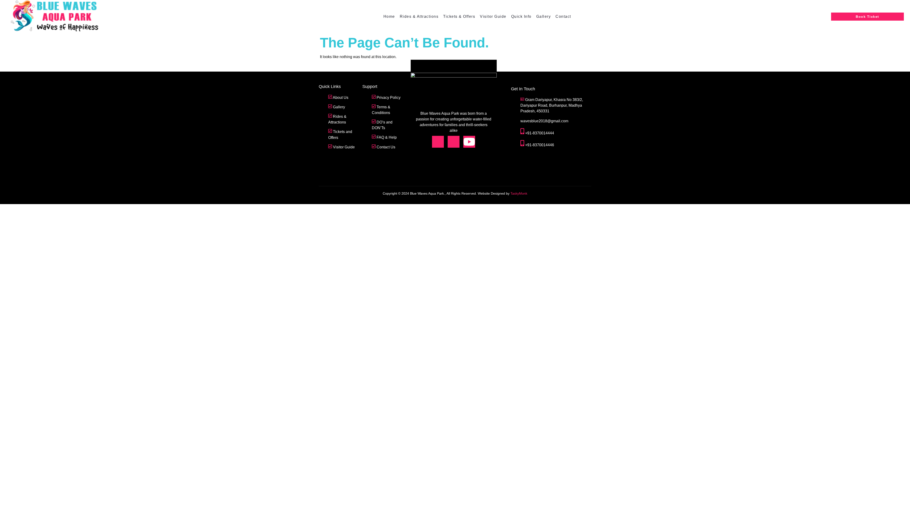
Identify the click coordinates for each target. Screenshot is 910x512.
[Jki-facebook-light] (438, 142)
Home (389, 16)
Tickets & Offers (459, 16)
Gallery (543, 16)
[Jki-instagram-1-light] (454, 142)
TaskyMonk (518, 193)
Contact (563, 16)
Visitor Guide (493, 16)
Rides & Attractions (419, 16)
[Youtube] (469, 142)
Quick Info (521, 16)
